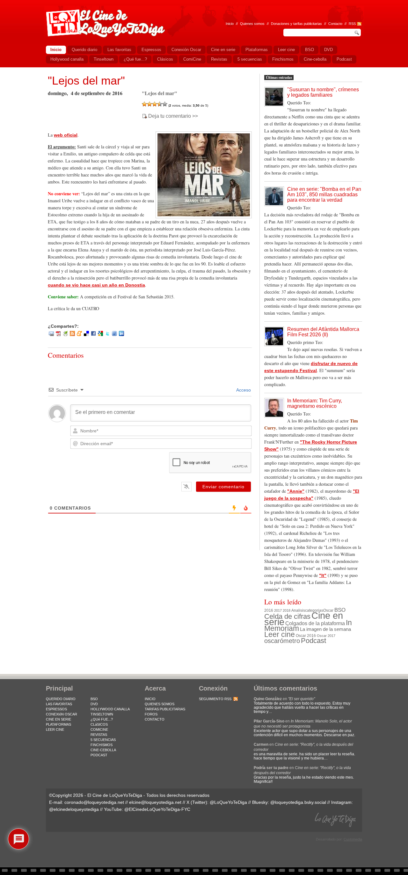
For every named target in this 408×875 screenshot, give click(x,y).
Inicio (230, 24)
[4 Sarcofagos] (159, 104)
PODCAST (99, 755)
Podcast (313, 641)
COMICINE (99, 729)
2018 (286, 610)
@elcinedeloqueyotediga (74, 809)
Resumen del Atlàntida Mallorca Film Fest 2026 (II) (323, 331)
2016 (268, 610)
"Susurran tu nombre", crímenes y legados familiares (323, 92)
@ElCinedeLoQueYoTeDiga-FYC (157, 809)
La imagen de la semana (325, 629)
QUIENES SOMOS (159, 704)
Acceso (243, 390)
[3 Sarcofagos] (154, 104)
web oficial (65, 135)
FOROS (151, 714)
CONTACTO (154, 719)
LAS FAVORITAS (59, 704)
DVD (94, 704)
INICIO (150, 699)
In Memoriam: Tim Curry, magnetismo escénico (314, 403)
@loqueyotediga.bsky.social (298, 802)
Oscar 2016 (306, 635)
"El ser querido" (301, 699)
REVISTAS (99, 735)
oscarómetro (282, 640)
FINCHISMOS (102, 745)
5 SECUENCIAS (103, 740)
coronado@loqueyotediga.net (94, 802)
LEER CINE (55, 729)
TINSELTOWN (102, 714)
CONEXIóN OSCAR (61, 714)
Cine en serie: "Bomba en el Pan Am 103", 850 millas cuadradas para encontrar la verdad (324, 194)
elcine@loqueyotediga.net (155, 802)
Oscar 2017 (326, 636)
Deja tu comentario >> (173, 116)
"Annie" (295, 491)
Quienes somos (252, 24)
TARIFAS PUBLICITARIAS (165, 709)
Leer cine (279, 634)
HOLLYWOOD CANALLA (110, 709)
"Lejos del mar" (86, 80)
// (345, 24)
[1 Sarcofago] (144, 104)
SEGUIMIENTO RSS (215, 699)
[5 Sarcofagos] (164, 104)
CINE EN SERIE (58, 719)
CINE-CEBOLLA (103, 750)
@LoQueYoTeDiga (228, 802)
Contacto (335, 24)
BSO (340, 610)
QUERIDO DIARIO (61, 699)
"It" (322, 575)
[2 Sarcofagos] (149, 104)
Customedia (353, 839)
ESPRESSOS (56, 709)
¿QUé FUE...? (102, 719)
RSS (352, 24)
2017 (278, 610)
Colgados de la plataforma (315, 623)
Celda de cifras (287, 616)
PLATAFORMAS (58, 724)
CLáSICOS (99, 724)
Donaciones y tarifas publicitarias (296, 24)
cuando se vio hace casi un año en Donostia (96, 285)
